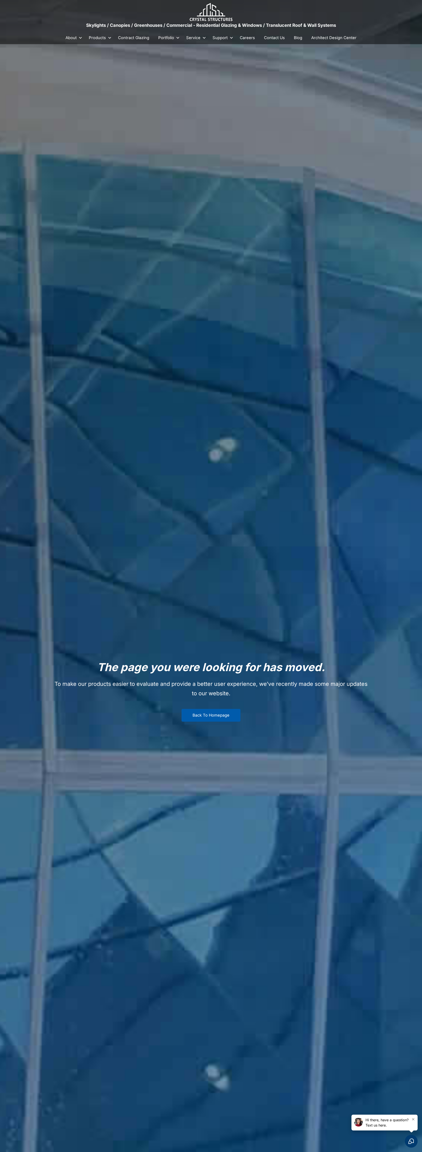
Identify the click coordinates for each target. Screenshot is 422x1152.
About (71, 37)
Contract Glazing (133, 37)
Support (220, 37)
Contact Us (274, 37)
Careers (247, 37)
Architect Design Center (334, 37)
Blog (298, 37)
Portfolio (166, 37)
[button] (80, 38)
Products (97, 37)
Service (193, 37)
